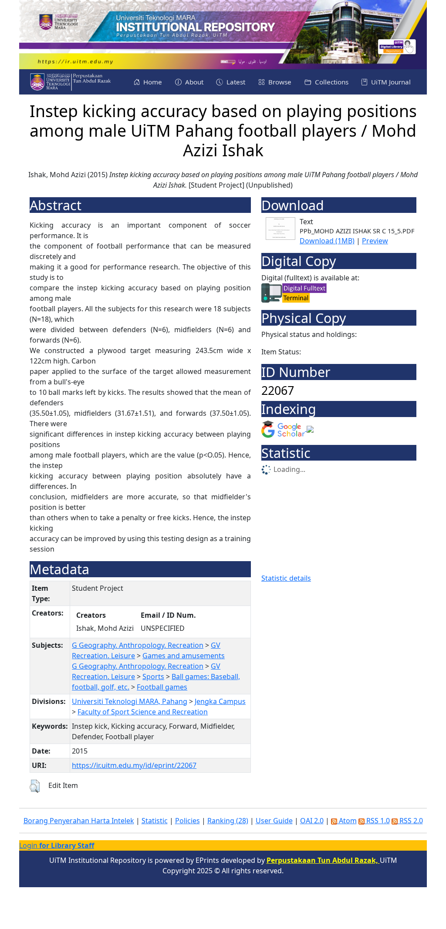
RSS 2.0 (410, 820)
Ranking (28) (227, 820)
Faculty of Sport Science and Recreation (143, 712)
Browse (279, 81)
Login (56, 845)
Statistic (155, 820)
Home (152, 81)
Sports (153, 676)
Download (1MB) (327, 241)
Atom (347, 820)
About (193, 81)
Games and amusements (183, 655)
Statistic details (286, 578)
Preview (375, 241)
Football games (162, 687)
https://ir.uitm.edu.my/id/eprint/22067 (134, 765)
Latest (235, 81)
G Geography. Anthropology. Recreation (137, 645)
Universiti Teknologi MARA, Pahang (129, 701)
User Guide (274, 820)
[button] (35, 786)
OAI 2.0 (312, 820)
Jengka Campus (220, 701)
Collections (330, 81)
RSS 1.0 (377, 820)
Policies (187, 820)
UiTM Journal (390, 81)
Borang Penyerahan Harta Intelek (79, 820)
